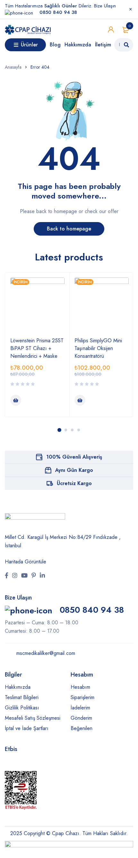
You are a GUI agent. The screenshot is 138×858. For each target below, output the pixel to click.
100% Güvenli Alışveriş (74, 457)
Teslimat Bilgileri (22, 697)
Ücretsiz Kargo (74, 483)
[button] (15, 400)
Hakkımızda (17, 687)
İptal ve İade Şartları (26, 728)
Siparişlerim (82, 697)
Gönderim (81, 718)
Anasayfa (13, 67)
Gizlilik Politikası (22, 707)
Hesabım (80, 687)
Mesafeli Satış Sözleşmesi (32, 718)
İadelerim (80, 707)
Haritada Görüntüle (25, 561)
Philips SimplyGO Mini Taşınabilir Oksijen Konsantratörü (98, 348)
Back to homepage (69, 228)
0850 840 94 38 (90, 610)
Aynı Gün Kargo (74, 470)
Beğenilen (81, 728)
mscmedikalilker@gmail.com (45, 653)
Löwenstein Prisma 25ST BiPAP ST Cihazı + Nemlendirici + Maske (37, 348)
